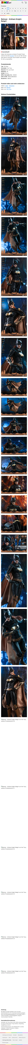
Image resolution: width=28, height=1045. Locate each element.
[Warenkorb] (25, 2)
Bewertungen (5, 1042)
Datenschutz (14, 1037)
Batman (8, 87)
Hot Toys (9, 89)
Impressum (4, 1037)
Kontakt (12, 55)
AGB (10, 1037)
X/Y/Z (8, 13)
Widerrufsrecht (22, 1037)
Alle (2, 8)
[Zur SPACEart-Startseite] (6, 2)
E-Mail (6, 85)
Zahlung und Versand (7, 1035)
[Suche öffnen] (22, 2)
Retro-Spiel (15, 1040)
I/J (25, 8)
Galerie (20, 1040)
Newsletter (20, 1035)
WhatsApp (11, 85)
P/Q (15, 10)
